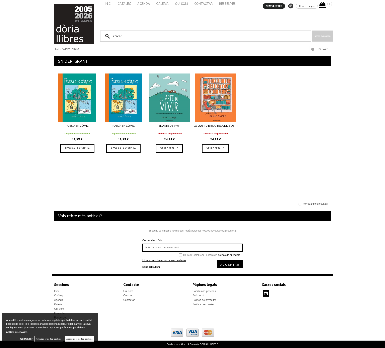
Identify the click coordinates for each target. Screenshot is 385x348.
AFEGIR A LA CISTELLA (77, 148)
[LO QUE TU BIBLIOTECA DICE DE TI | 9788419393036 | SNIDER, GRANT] (215, 97)
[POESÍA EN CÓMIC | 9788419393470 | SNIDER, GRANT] (123, 97)
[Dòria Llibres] (62, 24)
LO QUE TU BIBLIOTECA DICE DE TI (215, 125)
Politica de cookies (203, 304)
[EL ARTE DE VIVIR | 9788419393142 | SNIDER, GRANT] (169, 97)
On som (128, 295)
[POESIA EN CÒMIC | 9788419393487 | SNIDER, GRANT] (77, 97)
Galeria (58, 304)
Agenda (58, 299)
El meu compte (307, 5)
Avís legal (198, 295)
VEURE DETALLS (169, 148)
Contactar (129, 299)
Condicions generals (204, 291)
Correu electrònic (152, 240)
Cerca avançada (322, 36)
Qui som (59, 308)
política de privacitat (229, 255)
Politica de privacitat (204, 299)
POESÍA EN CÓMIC (123, 125)
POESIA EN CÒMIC (77, 125)
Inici (56, 291)
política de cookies (16, 332)
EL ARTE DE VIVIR (169, 125)
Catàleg (58, 295)
